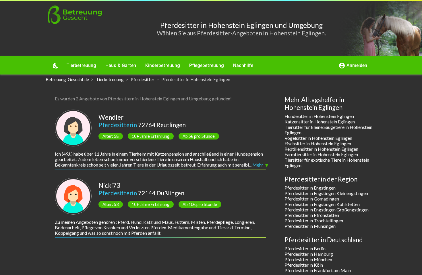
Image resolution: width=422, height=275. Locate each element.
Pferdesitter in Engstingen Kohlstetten (322, 204)
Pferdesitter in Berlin (305, 248)
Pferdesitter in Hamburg (308, 254)
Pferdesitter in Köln (303, 265)
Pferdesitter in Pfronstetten (311, 215)
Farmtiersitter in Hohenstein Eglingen (321, 154)
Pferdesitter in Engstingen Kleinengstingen (326, 193)
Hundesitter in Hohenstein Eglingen (319, 116)
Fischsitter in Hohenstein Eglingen (317, 143)
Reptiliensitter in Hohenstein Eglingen (321, 149)
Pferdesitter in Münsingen (310, 226)
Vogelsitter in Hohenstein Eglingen (318, 138)
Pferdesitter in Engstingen (310, 187)
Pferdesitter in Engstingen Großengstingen (326, 209)
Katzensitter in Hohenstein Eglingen (319, 121)
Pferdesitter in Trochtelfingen (313, 220)
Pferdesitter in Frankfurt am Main (317, 270)
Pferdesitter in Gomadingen (311, 198)
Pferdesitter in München (308, 259)
